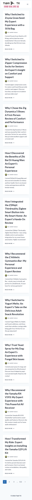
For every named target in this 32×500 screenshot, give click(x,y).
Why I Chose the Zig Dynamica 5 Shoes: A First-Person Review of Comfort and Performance (15, 115)
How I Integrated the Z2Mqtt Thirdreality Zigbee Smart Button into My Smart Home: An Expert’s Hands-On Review (16, 212)
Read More (9, 49)
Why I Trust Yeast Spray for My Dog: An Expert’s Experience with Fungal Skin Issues (14, 352)
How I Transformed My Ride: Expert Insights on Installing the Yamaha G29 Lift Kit (16, 445)
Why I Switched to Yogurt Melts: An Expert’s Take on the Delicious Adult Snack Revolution (16, 307)
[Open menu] (27, 4)
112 (20, 482)
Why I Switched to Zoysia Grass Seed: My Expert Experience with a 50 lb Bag (15, 21)
